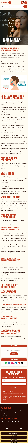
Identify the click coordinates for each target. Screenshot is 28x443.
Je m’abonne (14, 387)
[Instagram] (12, 363)
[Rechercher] (25, 6)
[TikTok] (22, 363)
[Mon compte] (25, 2)
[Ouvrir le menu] (9, 2)
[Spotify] (6, 363)
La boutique (13, 353)
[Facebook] (9, 363)
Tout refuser (20, 436)
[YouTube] (19, 363)
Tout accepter (7, 436)
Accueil (4, 12)
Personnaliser (7, 440)
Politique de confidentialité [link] (21, 440)
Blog (7, 12)
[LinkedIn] (15, 363)
